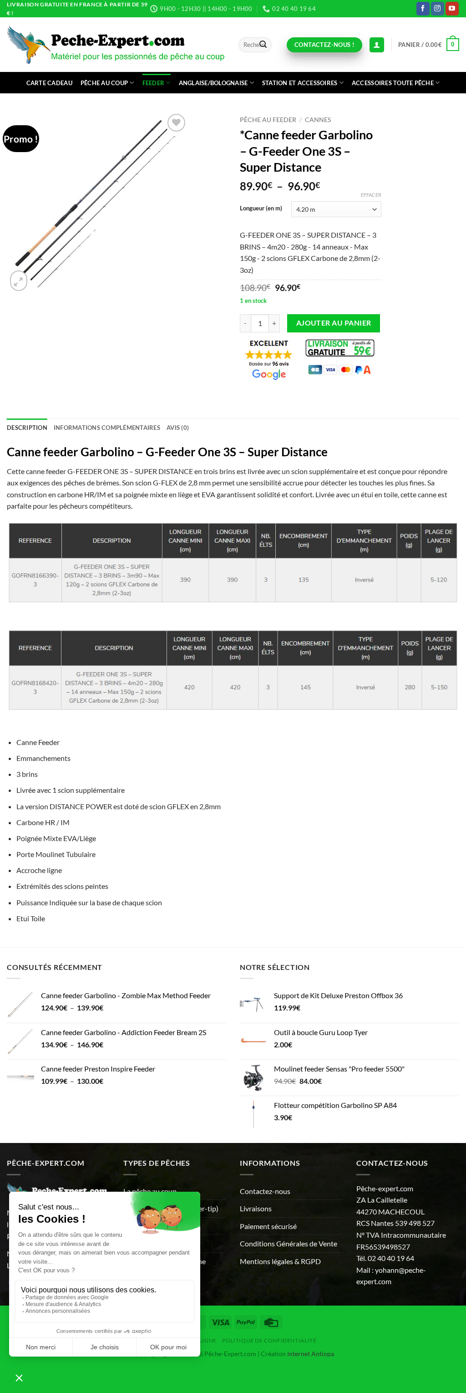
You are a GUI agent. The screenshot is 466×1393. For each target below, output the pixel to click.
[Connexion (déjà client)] (377, 44)
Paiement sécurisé (268, 1226)
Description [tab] (27, 427)
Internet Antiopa (310, 1353)
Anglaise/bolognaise (213, 83)
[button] (428, 44)
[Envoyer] (263, 45)
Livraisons (256, 1208)
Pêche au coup (104, 83)
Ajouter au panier (333, 323)
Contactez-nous (265, 1191)
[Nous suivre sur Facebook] (423, 8)
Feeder (153, 83)
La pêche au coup (150, 1191)
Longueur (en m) (261, 208)
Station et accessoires (300, 83)
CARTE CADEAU (49, 83)
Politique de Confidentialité (269, 1340)
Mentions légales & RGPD (280, 1261)
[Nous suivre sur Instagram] (437, 8)
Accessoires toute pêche (393, 83)
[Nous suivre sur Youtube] (452, 8)
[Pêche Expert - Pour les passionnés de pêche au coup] (116, 45)
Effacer (371, 195)
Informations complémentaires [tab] (107, 427)
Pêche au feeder (268, 119)
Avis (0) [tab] (178, 427)
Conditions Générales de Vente (288, 1243)
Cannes (318, 119)
